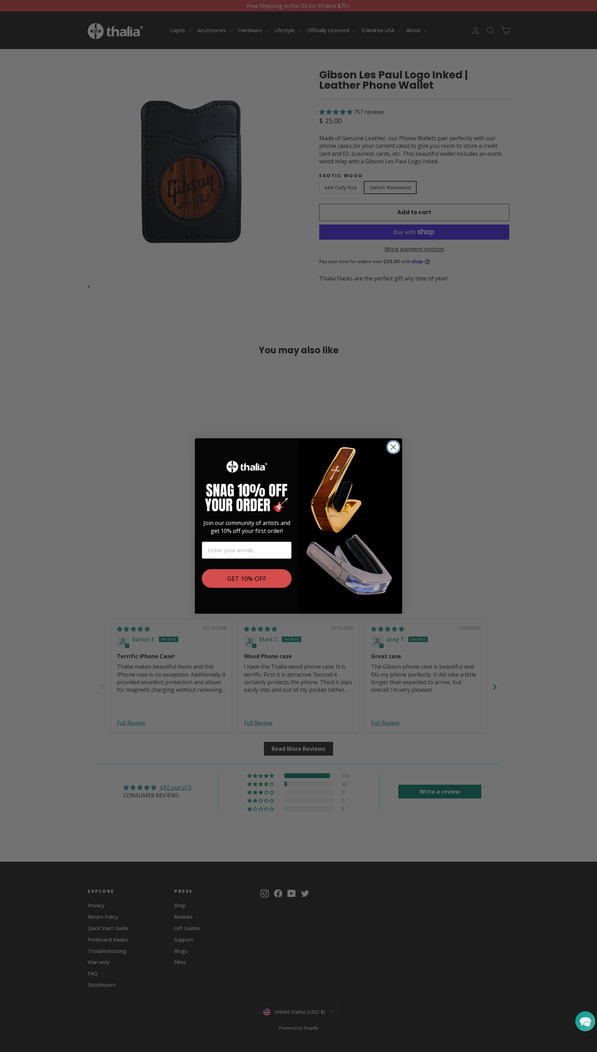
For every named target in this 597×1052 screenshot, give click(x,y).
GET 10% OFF (246, 578)
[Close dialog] (393, 447)
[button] (585, 1021)
